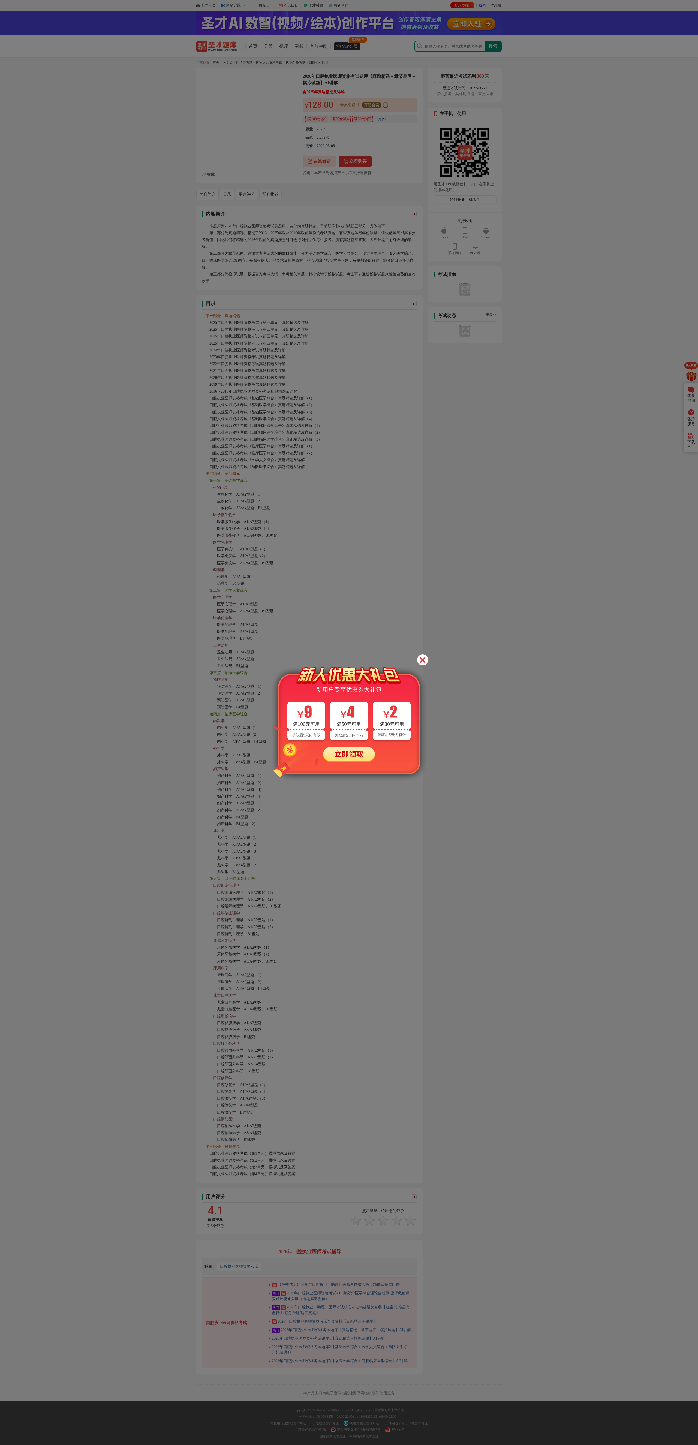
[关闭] (422, 659)
